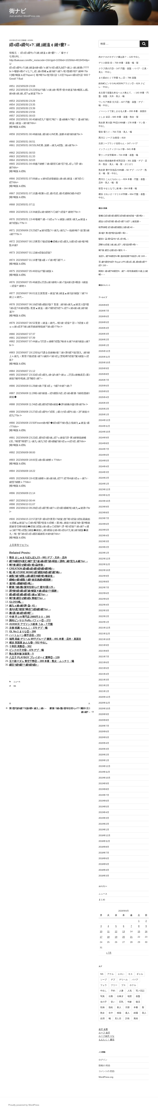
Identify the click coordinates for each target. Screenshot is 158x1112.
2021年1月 (104, 691)
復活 (138, 1002)
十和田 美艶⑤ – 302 (20, 646)
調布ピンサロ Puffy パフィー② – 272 (30, 620)
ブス (123, 985)
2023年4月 (104, 535)
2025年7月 (104, 380)
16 (146, 931)
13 (123, 931)
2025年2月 (104, 409)
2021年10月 (104, 639)
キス (130, 974)
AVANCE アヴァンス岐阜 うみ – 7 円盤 (31, 624)
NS (15, 686)
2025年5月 (104, 391)
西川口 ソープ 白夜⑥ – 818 (112, 137)
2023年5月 (104, 530)
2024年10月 (104, 431)
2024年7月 (104, 449)
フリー (114, 985)
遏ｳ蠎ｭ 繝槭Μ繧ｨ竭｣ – (21, 583)
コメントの (106, 1071)
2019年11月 (104, 772)
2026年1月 (104, 345)
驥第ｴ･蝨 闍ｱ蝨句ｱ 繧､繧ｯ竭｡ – (114, 239)
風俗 (136, 1018)
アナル (110, 974)
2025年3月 (104, 403)
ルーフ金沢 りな (106, 1036)
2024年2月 (104, 478)
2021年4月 (104, 674)
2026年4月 (104, 328)
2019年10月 (104, 777)
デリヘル (123, 979)
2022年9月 (104, 576)
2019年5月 (104, 806)
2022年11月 (104, 564)
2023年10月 (104, 501)
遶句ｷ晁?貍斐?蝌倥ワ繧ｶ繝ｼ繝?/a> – (30, 609)
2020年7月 (104, 726)
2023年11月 (104, 495)
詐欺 (127, 1018)
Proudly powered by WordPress (23, 1105)
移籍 (119, 1013)
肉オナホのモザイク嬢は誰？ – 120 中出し (119, 57)
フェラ (103, 985)
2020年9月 (104, 714)
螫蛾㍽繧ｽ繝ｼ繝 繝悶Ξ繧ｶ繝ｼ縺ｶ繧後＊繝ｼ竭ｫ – (122, 215)
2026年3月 (104, 334)
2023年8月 (104, 512)
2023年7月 (104, 518)
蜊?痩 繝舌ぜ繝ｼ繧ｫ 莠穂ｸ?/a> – (27, 598)
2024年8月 (104, 443)
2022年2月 (104, 616)
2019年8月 (104, 789)
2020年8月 (104, 720)
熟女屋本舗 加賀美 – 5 (21, 653)
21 (131, 937)
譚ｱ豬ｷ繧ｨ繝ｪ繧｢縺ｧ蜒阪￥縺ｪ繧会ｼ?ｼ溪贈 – (33, 590)
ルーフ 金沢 (104, 1032)
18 (108, 937)
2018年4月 (104, 870)
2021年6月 (104, 662)
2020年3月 (104, 749)
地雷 (129, 996)
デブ (113, 979)
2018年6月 (104, 858)
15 (139, 931)
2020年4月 (104, 743)
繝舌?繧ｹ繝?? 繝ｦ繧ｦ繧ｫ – (24, 664)
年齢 (129, 1002)
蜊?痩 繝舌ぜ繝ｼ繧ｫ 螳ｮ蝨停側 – (27, 565)
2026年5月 (104, 322)
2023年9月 (104, 506)
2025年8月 (104, 374)
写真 (102, 996)
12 (116, 931)
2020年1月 (104, 760)
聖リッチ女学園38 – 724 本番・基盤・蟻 (118, 155)
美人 (144, 1013)
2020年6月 (104, 731)
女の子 (103, 1002)
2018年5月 (104, 864)
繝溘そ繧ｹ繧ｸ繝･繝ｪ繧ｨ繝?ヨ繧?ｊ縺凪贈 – (120, 221)
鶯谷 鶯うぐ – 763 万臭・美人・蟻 (115, 132)
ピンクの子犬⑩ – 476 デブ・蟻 (26, 650)
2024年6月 (104, 455)
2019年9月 (104, 783)
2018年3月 (104, 875)
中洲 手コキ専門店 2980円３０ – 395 (29, 616)
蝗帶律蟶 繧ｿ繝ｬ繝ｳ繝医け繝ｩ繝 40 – (116, 227)
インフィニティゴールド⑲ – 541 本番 (117, 149)
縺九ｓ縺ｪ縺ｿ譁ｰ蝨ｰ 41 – (23, 605)
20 (123, 937)
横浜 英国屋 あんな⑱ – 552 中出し (28, 642)
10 (101, 931)
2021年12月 (104, 627)
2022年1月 (104, 622)
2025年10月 (104, 362)
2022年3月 (104, 610)
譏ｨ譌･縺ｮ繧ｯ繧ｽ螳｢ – (21, 613)
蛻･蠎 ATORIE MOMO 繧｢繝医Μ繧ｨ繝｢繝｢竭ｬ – (35, 572)
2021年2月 (104, 685)
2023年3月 (104, 541)
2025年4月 (104, 397)
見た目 (118, 1018)
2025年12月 (104, 351)
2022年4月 (104, 604)
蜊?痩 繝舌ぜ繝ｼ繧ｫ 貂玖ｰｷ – (113, 250)
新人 (119, 1007)
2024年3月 (104, 472)
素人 (127, 1013)
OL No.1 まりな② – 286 (22, 631)
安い (113, 1002)
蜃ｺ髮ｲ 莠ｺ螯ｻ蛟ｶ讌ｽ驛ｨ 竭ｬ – (113, 233)
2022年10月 (104, 570)
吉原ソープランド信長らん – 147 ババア (118, 143)
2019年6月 (104, 800)
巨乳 (121, 1002)
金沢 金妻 (103, 1029)
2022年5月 (104, 599)
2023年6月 (104, 524)
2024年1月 (104, 483)
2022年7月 (104, 587)
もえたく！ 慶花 (106, 1039)
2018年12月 (104, 835)
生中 (111, 1013)
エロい (121, 974)
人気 (129, 990)
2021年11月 (104, 633)
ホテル (133, 985)
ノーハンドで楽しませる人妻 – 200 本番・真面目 (122, 111)
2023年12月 (104, 489)
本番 (136, 1007)
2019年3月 (104, 818)
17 (101, 937)
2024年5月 (104, 460)
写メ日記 (140, 990)
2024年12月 (104, 420)
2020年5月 (104, 737)
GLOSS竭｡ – (16, 602)
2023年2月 (104, 547)
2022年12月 (104, 558)
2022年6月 (104, 593)
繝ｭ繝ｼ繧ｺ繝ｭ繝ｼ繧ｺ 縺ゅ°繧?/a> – (28, 594)
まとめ (102, 899)
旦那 (127, 1007)
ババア (135, 979)
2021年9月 (104, 645)
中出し (103, 990)
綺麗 (136, 1013)
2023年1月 (104, 553)
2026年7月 (104, 310)
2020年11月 (104, 703)
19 (116, 937)
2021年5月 (104, 668)
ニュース (17, 682)
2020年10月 (104, 708)
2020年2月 (104, 754)
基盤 (138, 996)
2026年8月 (104, 305)
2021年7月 (104, 656)
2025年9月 (104, 368)
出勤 (111, 996)
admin (30, 40)
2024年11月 (104, 426)
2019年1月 (104, 829)
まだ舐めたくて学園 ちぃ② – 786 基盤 (117, 77)
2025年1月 (104, 414)
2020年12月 (104, 697)
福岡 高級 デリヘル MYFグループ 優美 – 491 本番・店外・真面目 (45, 639)
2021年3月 (104, 679)
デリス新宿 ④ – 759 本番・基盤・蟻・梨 (118, 63)
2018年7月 (104, 852)
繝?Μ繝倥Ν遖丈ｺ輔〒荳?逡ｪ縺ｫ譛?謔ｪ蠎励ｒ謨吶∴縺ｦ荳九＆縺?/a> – (48, 561)
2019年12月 (104, 766)
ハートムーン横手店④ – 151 (25, 635)
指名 (111, 1007)
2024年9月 (104, 437)
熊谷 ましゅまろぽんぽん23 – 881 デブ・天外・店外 (38, 557)
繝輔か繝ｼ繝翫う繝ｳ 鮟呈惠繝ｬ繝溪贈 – (31, 579)
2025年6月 (104, 385)
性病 (102, 1007)
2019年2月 (104, 824)
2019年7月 (104, 795)
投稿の (104, 1065)
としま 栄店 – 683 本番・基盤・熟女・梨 (118, 117)
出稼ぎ (120, 996)
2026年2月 (104, 339)
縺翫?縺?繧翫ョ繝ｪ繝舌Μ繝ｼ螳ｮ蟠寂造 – (32, 576)
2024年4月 (104, 466)
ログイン (103, 1059)
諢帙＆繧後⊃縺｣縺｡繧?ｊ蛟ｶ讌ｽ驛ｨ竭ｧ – (118, 244)
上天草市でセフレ (19, 545)
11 (108, 931)
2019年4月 (104, 812)
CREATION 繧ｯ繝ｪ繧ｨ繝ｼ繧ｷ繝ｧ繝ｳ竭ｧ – (31, 568)
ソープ (103, 979)
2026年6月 (104, 316)
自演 (102, 1018)
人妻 (121, 990)
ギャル (140, 974)
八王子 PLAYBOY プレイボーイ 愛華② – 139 (34, 657)
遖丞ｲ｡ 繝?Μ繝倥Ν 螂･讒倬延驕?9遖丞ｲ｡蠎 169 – (123, 256)
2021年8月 (104, 651)
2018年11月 (104, 841)
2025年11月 (104, 357)
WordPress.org (106, 1077)
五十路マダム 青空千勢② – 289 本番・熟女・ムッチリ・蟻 (41, 661)
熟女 (102, 1013)
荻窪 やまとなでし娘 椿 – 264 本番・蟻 (118, 188)
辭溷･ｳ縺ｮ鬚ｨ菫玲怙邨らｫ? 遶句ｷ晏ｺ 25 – (32, 587)
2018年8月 (104, 847)
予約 (113, 990)
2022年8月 (104, 581)
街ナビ (17, 11)
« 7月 (108, 952)
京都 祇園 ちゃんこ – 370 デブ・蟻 (28, 627)
